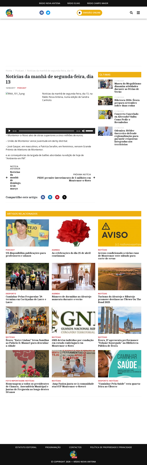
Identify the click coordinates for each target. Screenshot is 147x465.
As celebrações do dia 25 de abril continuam (71, 254)
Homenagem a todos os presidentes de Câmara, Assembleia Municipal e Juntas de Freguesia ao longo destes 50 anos (27, 388)
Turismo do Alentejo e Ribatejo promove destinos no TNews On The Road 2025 (119, 299)
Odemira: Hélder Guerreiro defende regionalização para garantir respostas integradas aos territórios (126, 137)
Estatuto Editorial (26, 447)
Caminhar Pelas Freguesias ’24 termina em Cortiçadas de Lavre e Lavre (26, 299)
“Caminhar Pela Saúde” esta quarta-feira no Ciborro (119, 385)
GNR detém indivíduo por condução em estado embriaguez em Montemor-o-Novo (73, 343)
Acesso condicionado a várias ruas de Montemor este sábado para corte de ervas (118, 256)
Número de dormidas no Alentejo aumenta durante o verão (71, 298)
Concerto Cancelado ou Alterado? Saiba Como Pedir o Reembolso (126, 118)
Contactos (75, 447)
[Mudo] (83, 130)
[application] (50, 131)
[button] (80, 12)
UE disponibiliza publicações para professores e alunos (26, 254)
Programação (53, 447)
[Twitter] (48, 12)
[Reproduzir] (9, 130)
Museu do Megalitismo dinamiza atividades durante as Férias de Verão (127, 87)
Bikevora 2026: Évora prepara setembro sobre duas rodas (127, 103)
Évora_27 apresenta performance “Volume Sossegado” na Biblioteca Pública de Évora (118, 343)
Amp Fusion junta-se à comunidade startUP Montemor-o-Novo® (73, 385)
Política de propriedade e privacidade (111, 447)
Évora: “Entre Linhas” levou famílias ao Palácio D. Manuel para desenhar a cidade (27, 343)
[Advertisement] (73, 43)
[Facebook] (41, 12)
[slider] (90, 130)
